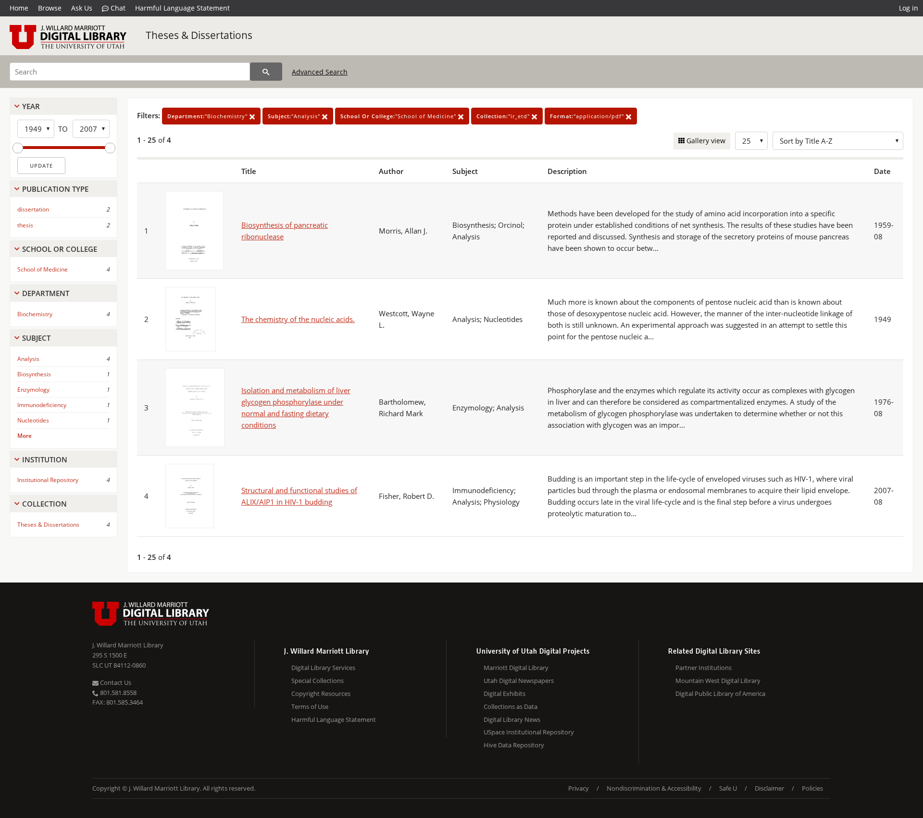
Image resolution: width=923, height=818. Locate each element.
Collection (44, 503)
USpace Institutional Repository (529, 732)
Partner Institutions (703, 667)
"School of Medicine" (399, 116)
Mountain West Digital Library (718, 680)
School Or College (59, 249)
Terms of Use (309, 706)
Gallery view (705, 140)
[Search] (266, 71)
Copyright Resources (320, 693)
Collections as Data (510, 706)
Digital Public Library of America (720, 693)
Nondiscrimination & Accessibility (654, 788)
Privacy (578, 788)
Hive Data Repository (514, 745)
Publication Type (55, 189)
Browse (50, 7)
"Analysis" (295, 116)
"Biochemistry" (208, 116)
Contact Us (115, 682)
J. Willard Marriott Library (127, 645)
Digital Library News (512, 719)
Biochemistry (34, 314)
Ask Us (81, 7)
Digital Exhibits (504, 693)
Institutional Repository (47, 480)
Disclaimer (769, 788)
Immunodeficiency (41, 405)
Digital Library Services (323, 667)
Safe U (728, 788)
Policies (812, 788)
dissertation (33, 209)
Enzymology (33, 389)
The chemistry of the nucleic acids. (298, 319)
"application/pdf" (588, 116)
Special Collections (317, 680)
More (24, 436)
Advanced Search (320, 71)
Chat (117, 7)
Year (31, 106)
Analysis (28, 359)
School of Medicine (42, 269)
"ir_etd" (504, 116)
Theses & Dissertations (199, 35)
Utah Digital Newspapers (519, 680)
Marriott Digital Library (516, 667)
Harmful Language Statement (182, 7)
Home (19, 7)
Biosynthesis (34, 374)
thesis (25, 225)
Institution (44, 459)
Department (45, 293)
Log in (908, 7)
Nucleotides (33, 420)
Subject (36, 338)
